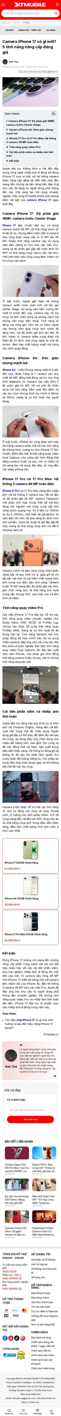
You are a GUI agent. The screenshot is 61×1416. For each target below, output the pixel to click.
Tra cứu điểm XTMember (44, 1311)
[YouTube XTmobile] (11, 1337)
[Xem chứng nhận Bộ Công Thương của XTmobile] (9, 1354)
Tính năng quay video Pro (23, 147)
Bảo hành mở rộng (41, 1337)
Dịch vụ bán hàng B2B (43, 1324)
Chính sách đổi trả (40, 1350)
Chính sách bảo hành (42, 1355)
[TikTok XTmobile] (16, 1337)
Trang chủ (5, 22)
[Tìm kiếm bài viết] (56, 13)
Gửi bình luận (30, 1119)
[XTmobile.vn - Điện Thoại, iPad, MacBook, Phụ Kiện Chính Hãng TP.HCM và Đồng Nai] (30, 4)
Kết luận (12, 160)
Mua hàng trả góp (40, 1293)
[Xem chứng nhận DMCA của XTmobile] (21, 1354)
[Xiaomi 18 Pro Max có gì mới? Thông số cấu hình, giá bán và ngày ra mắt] (44, 1153)
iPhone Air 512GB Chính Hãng (21, 898)
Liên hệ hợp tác (39, 1264)
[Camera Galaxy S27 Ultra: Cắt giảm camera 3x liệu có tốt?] (17, 1216)
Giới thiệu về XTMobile (43, 1259)
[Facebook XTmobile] (5, 1337)
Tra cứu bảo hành (40, 1306)
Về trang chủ (38, 1277)
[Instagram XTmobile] (22, 1337)
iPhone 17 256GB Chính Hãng (21, 862)
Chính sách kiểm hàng (43, 1368)
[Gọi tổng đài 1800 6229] (3, 4)
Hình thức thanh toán (42, 1302)
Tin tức (16, 22)
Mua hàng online (40, 1297)
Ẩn (53, 113)
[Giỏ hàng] (57, 4)
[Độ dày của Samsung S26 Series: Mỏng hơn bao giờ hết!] (17, 1185)
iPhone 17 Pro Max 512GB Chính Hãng (26, 934)
